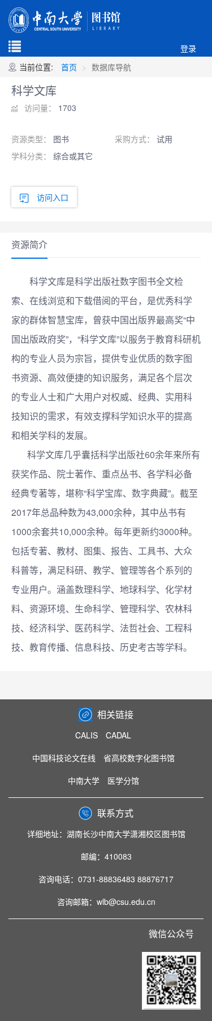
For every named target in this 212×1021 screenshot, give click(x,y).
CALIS (86, 735)
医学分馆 (123, 780)
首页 (69, 66)
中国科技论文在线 (64, 757)
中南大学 (83, 780)
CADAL (118, 735)
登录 (188, 48)
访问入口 (52, 197)
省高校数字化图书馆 (139, 757)
